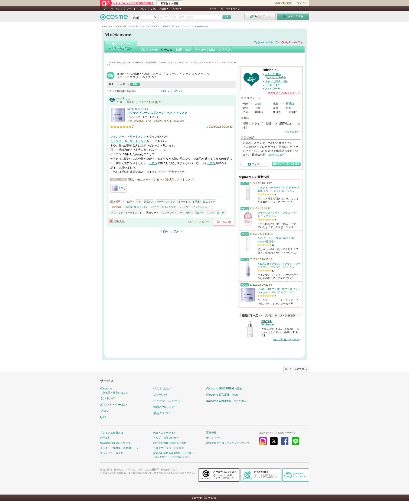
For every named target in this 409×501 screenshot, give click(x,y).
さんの (284, 93)
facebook (284, 441)
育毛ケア (148, 201)
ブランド (131, 8)
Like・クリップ (219, 49)
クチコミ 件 (273, 74)
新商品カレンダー (165, 407)
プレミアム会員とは (111, 432)
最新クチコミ (162, 413)
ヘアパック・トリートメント (143, 117)
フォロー (200, 49)
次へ (177, 91)
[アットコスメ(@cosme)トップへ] (114, 18)
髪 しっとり (209, 201)
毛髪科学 (199, 212)
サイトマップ (214, 437)
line (295, 441)
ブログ (143, 8)
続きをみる (275, 154)
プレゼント (160, 394)
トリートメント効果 (189, 201)
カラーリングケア (166, 201)
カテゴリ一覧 (216, 9)
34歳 (258, 103)
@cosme (115, 390)
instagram (263, 441)
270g (122, 188)
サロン (153, 163)
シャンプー (117, 136)
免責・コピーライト (164, 432)
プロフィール (149, 49)
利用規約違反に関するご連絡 (169, 442)
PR (223, 212)
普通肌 (290, 103)
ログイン (302, 3)
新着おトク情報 (170, 3)
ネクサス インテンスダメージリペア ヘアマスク (157, 112)
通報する (117, 221)
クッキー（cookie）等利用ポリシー (120, 448)
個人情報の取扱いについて (115, 442)
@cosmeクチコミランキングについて (228, 442)
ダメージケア (170, 212)
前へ (166, 91)
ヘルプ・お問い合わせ (166, 437)
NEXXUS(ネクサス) (137, 109)
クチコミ (167, 49)
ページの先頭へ (298, 369)
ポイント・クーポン (113, 404)
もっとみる (290, 131)
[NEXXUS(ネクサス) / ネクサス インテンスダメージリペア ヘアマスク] (117, 120)
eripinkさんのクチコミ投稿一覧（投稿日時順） (136, 62)
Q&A (153, 8)
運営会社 (211, 432)
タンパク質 (213, 212)
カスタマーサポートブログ (168, 448)
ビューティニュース (166, 400)
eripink (121, 98)
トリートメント (136, 136)
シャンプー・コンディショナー (195, 207)
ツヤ (138, 201)
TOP (104, 8)
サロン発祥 (186, 212)
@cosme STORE (222, 394)
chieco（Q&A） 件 (276, 81)
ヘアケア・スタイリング (163, 207)
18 (156, 102)
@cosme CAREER (227, 400)
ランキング (117, 8)
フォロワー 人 (273, 88)
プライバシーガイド (111, 453)
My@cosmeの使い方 (266, 42)
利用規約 (105, 437)
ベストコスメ (233, 9)
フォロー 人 (272, 84)
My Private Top (293, 42)
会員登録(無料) (283, 3)
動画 (179, 49)
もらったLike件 (276, 77)
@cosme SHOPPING (225, 388)
